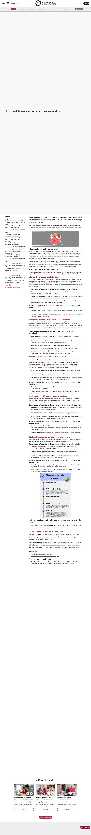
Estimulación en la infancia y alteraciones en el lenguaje (45, 556)
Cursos (12, 9)
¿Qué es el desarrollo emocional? (14, 219)
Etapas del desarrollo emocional (14, 220)
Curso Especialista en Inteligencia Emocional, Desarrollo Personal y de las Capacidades (52, 563)
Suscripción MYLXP (51, 9)
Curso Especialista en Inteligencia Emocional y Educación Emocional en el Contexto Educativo (54, 561)
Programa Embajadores (66, 9)
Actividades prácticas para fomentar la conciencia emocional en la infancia (15, 231)
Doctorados (40, 9)
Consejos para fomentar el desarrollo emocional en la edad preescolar (15, 239)
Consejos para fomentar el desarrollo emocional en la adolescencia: (15, 260)
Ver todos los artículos (45, 817)
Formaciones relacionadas (12, 287)
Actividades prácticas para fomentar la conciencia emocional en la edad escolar (15, 251)
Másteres (22, 9)
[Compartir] (28, 793)
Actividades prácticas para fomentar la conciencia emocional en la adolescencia (15, 265)
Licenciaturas (31, 9)
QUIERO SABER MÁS (85, 827)
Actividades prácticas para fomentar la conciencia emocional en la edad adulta (15, 277)
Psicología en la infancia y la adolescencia (41, 554)
